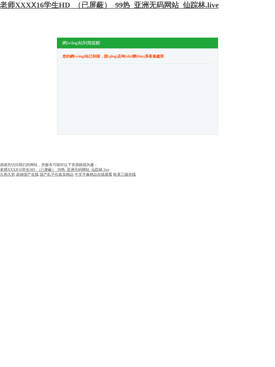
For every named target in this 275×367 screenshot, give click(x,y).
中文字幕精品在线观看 (93, 174)
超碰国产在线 (27, 174)
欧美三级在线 (124, 174)
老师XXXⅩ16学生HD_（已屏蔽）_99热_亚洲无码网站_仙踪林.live (109, 5)
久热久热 (7, 174)
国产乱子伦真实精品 (57, 174)
